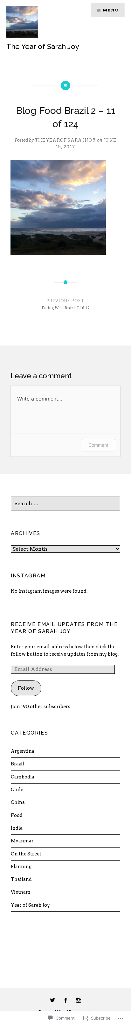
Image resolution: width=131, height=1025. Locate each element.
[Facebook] (65, 1000)
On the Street (26, 854)
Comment (98, 445)
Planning (21, 866)
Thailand (21, 879)
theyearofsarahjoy (65, 140)
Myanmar (22, 841)
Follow (26, 688)
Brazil (17, 764)
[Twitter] (52, 1000)
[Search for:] (65, 503)
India (17, 828)
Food (17, 815)
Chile (17, 789)
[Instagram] (78, 1000)
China (18, 802)
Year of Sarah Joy (30, 905)
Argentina (22, 751)
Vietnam (21, 892)
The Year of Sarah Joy (42, 46)
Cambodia (22, 777)
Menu (111, 10)
